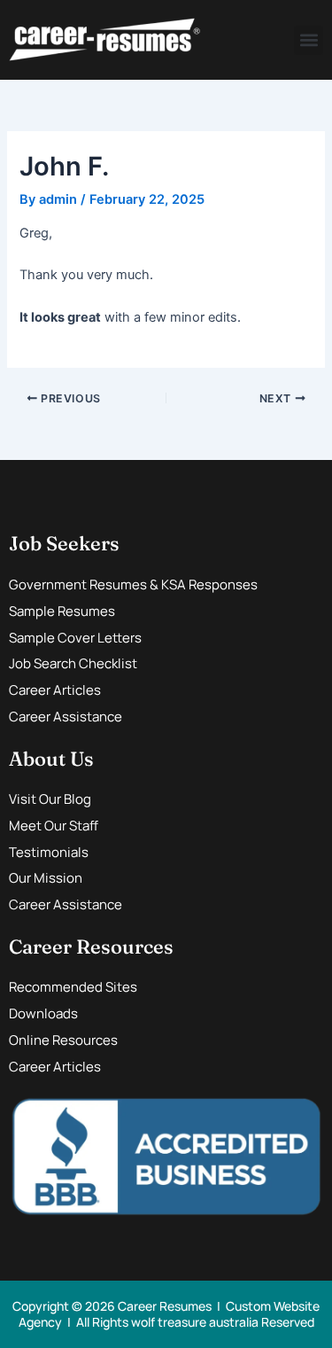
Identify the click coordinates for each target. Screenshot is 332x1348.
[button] (308, 40)
